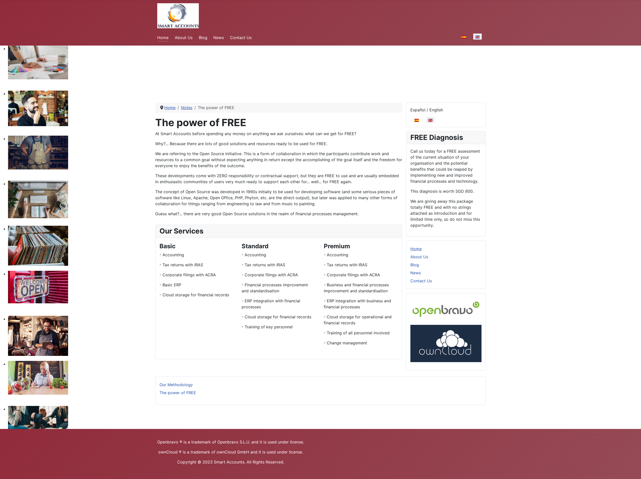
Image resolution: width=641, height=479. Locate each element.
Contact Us (241, 37)
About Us (184, 37)
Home (163, 37)
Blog (203, 37)
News (218, 37)
